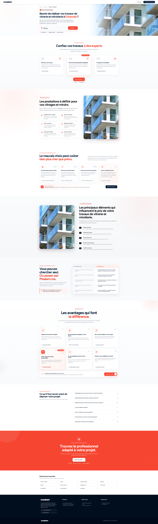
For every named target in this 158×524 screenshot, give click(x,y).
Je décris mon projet (111, 186)
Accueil (41, 7)
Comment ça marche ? (68, 504)
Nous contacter (86, 505)
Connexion (104, 504)
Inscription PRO (106, 503)
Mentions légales (86, 503)
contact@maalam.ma (47, 510)
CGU (83, 504)
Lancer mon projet (78, 79)
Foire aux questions (68, 505)
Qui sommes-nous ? (68, 503)
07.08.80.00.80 (46, 512)
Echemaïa (45, 7)
